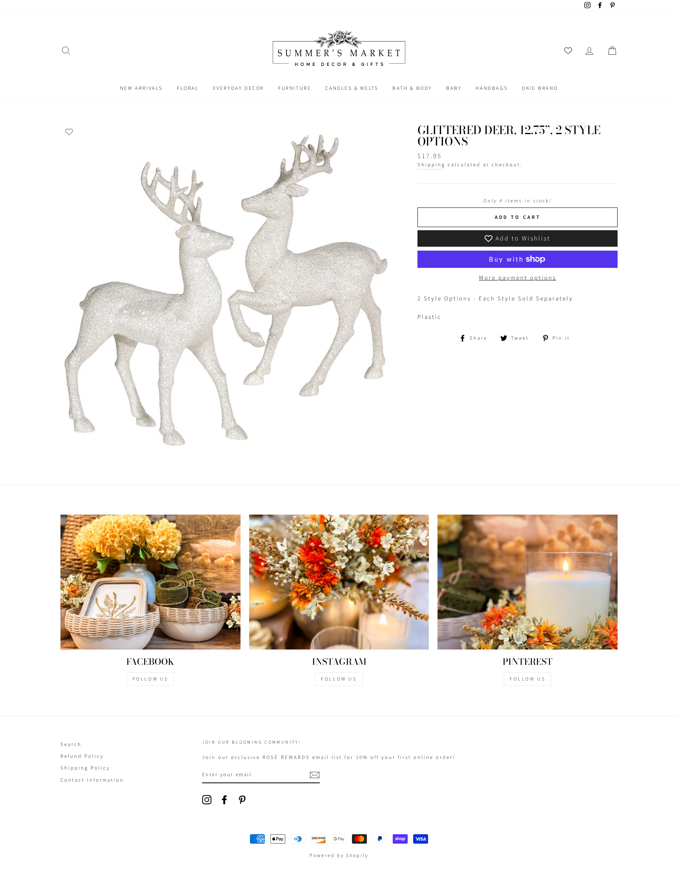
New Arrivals (141, 88)
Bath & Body (412, 88)
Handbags (492, 88)
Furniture (294, 88)
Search (71, 744)
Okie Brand (540, 88)
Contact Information (92, 780)
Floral (188, 88)
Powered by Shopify (339, 855)
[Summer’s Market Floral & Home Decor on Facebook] (224, 799)
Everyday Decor (238, 88)
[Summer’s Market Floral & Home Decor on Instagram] (206, 799)
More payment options (517, 278)
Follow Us (150, 679)
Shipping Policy (85, 767)
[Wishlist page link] (568, 51)
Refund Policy (82, 756)
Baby (453, 88)
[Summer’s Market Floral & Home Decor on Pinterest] (242, 799)
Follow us (339, 679)
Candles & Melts (351, 88)
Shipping (431, 164)
